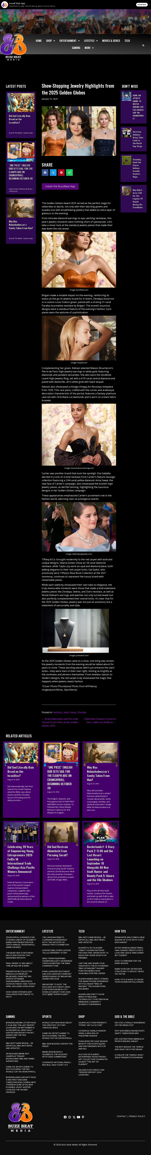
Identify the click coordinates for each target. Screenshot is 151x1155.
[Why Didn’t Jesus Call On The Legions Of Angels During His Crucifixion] (133, 198)
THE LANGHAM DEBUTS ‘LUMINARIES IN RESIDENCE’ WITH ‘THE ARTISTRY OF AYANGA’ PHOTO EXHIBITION (55, 941)
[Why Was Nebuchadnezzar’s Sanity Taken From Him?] (21, 220)
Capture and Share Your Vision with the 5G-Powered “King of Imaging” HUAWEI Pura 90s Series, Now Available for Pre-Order (93, 968)
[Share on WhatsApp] (69, 172)
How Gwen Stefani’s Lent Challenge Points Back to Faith (20, 994)
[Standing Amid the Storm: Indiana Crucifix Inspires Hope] (133, 168)
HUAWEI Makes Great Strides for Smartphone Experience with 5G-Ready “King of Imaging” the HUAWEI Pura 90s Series (93, 984)
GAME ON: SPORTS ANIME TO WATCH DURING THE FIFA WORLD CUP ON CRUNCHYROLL (21, 1069)
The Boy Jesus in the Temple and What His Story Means (129, 1048)
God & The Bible (15, 133)
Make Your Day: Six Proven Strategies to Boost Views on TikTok (129, 971)
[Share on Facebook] (45, 172)
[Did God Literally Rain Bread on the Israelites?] (21, 115)
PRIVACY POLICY (137, 1116)
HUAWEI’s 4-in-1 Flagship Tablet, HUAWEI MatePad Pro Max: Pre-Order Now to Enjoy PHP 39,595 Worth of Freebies (93, 953)
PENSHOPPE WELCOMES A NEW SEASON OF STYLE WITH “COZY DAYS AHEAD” (130, 939)
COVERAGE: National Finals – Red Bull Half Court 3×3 (57, 1063)
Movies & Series (26, 189)
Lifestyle (81, 712)
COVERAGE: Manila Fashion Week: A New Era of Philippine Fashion (92, 1033)
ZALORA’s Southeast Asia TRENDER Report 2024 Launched (91, 1072)
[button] (65, 1117)
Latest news (28, 133)
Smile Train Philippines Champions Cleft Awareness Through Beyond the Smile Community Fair (57, 962)
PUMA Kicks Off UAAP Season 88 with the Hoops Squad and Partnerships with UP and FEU (92, 1045)
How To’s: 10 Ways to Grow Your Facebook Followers (129, 980)
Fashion (57, 712)
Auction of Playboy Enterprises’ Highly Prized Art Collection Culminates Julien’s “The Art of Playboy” (92, 1059)
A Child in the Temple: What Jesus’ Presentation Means (129, 1056)
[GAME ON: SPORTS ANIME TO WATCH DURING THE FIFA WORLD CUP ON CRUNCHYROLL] (133, 107)
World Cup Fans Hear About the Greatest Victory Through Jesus (57, 1025)
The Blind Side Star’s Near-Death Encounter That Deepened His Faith (20, 955)
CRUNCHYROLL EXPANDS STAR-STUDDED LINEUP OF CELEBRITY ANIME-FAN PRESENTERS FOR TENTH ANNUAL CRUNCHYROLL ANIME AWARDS (21, 942)
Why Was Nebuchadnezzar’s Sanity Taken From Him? (129, 1032)
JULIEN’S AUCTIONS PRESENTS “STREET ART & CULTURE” (92, 1024)
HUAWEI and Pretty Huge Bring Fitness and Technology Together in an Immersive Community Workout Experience (93, 999)
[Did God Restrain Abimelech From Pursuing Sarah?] (61, 864)
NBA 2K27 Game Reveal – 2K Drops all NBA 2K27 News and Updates (92, 939)
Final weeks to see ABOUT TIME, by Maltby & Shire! (19, 964)
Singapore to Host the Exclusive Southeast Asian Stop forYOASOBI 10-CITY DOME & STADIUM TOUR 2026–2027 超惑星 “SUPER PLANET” (56, 989)
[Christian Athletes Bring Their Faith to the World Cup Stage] (133, 139)
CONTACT (122, 1116)
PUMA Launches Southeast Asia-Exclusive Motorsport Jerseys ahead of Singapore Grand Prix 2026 (57, 975)
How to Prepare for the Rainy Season (128, 962)
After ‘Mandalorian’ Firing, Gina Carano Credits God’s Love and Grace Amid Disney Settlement (129, 951)
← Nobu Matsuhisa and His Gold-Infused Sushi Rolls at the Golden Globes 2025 (60, 722)
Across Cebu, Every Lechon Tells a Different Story (56, 951)
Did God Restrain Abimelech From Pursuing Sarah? (129, 1040)
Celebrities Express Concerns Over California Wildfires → (100, 720)
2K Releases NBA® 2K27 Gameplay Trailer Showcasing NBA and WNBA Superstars (20, 1057)
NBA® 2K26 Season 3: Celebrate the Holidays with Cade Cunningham (54, 1054)
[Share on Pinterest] (61, 172)
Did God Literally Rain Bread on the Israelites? (130, 1024)
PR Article (14, 191)
